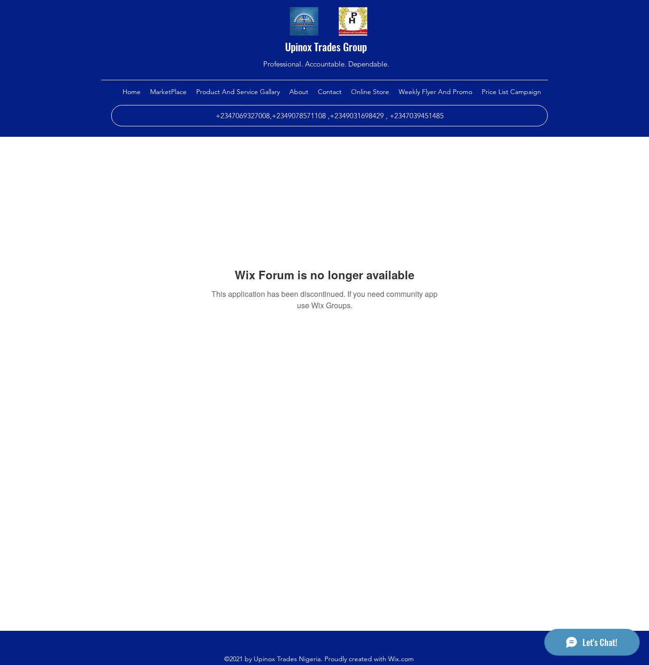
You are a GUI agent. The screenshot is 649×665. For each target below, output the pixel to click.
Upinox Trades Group (326, 46)
